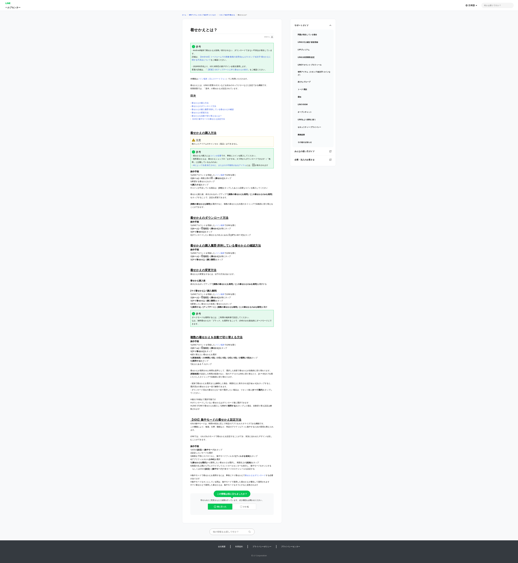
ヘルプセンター (13, 7)
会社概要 (222, 546)
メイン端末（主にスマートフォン (212, 78)
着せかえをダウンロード (255, 475)
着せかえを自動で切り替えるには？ (207, 116)
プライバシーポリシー (262, 546)
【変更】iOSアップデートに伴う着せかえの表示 (227, 69)
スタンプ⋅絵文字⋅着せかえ (227, 15)
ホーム (184, 15)
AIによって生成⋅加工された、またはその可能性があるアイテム (219, 165)
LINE (7, 3)
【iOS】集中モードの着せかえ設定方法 (208, 119)
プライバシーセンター (290, 546)
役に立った (221, 506)
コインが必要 (215, 155)
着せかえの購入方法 (200, 103)
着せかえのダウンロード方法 (204, 106)
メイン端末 (219, 175)
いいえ (246, 506)
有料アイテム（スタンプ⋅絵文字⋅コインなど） (203, 15)
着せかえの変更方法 (200, 112)
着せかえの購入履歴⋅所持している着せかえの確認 (213, 109)
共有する (267, 37)
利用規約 (239, 546)
